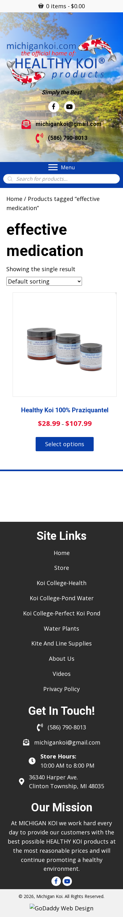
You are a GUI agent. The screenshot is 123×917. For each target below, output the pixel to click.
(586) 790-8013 (67, 137)
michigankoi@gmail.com (69, 124)
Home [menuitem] (62, 553)
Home (14, 199)
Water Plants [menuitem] (61, 628)
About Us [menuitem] (61, 658)
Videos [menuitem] (62, 673)
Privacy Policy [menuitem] (61, 689)
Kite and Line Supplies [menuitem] (61, 643)
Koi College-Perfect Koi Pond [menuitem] (61, 613)
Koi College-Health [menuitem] (61, 583)
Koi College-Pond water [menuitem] (62, 598)
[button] (56, 881)
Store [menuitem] (61, 567)
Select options (64, 444)
